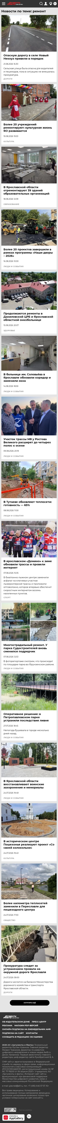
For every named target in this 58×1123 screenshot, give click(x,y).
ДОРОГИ (8, 79)
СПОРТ (7, 597)
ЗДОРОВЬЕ (9, 330)
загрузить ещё (30, 1003)
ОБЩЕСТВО (9, 920)
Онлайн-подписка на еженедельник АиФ (26, 1029)
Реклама (7, 1025)
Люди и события (13, 266)
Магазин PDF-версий (26, 1025)
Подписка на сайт (13, 1033)
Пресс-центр (39, 1022)
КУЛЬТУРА (9, 141)
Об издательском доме (16, 1022)
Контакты (31, 1033)
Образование (11, 204)
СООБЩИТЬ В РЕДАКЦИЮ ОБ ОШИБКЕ (22, 1037)
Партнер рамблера (25, 1110)
